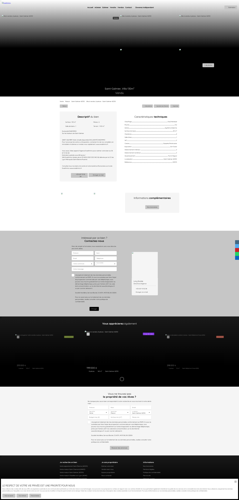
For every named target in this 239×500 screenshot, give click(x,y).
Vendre (113, 7)
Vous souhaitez (99, 262)
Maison (67, 101)
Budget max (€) (94, 417)
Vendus (121, 7)
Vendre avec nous (107, 469)
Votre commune (78, 264)
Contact (128, 7)
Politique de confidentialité (151, 472)
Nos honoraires (148, 466)
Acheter (98, 7)
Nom (98, 253)
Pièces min (135, 417)
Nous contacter (106, 475)
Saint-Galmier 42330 (78, 101)
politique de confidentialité (100, 442)
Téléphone (99, 258)
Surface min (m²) (116, 417)
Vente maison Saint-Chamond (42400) (72, 469)
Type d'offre (92, 411)
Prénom (76, 253)
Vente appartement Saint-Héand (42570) (73, 479)
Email (75, 258)
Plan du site (147, 475)
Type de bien (114, 411)
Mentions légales (148, 469)
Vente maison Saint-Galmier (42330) (72, 472)
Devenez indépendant (144, 7)
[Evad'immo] (12, 7)
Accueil (90, 7)
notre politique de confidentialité (197, 491)
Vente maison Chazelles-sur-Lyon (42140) (73, 475)
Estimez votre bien (107, 466)
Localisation (135, 411)
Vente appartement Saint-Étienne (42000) (74, 466)
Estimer (105, 7)
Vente (62, 101)
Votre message (78, 269)
